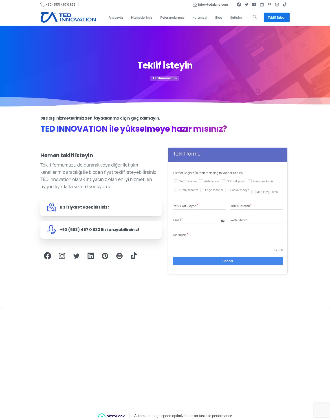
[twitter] (246, 4)
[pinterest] (269, 4)
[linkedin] (262, 4)
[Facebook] (239, 4)
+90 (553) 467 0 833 (60, 4)
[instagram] (277, 4)
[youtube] (254, 4)
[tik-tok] (284, 4)
